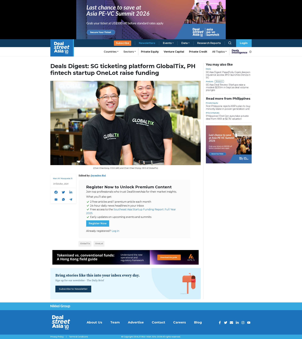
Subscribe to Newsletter (73, 289)
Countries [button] (110, 51)
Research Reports (209, 43)
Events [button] (167, 43)
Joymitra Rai (98, 175)
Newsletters (147, 43)
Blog (198, 322)
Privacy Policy (57, 337)
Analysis (209, 81)
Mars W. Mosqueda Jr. (63, 178)
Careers (179, 322)
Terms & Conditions (78, 337)
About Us (94, 322)
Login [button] (244, 43)
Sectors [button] (128, 51)
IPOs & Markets (212, 113)
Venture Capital (174, 51)
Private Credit (198, 51)
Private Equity (150, 51)
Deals (208, 69)
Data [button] (184, 43)
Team (115, 322)
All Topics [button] (218, 51)
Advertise (136, 322)
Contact (158, 322)
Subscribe (122, 43)
